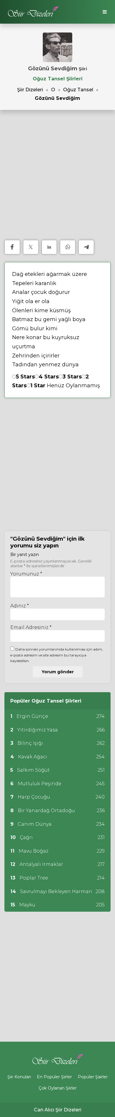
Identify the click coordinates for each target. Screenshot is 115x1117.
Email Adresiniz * (31, 627)
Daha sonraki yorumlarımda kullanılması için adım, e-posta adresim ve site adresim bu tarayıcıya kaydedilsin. (56, 655)
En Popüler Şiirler (54, 1076)
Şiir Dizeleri (30, 89)
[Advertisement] (57, 174)
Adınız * (19, 606)
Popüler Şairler (93, 1076)
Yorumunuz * (26, 574)
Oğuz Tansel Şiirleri (58, 79)
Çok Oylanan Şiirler (58, 1088)
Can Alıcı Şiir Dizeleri (57, 1110)
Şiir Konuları (19, 1076)
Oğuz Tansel (78, 89)
